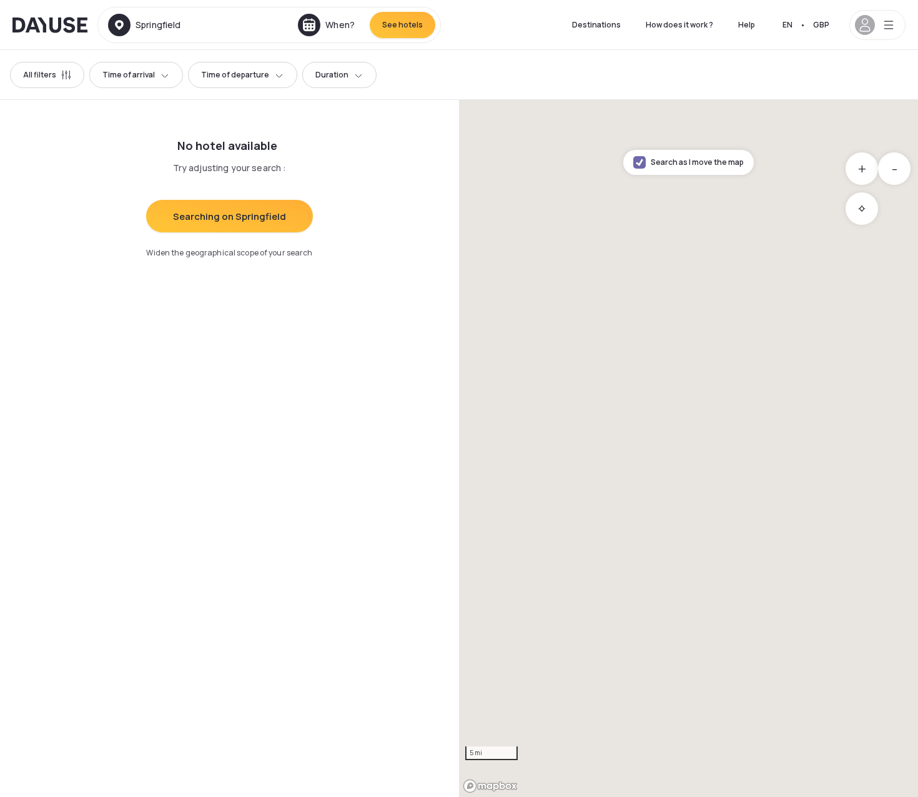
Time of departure (235, 74)
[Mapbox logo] (490, 786)
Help (746, 24)
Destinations (596, 24)
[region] (688, 448)
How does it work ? (679, 24)
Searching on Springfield (229, 216)
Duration (331, 74)
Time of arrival (128, 74)
